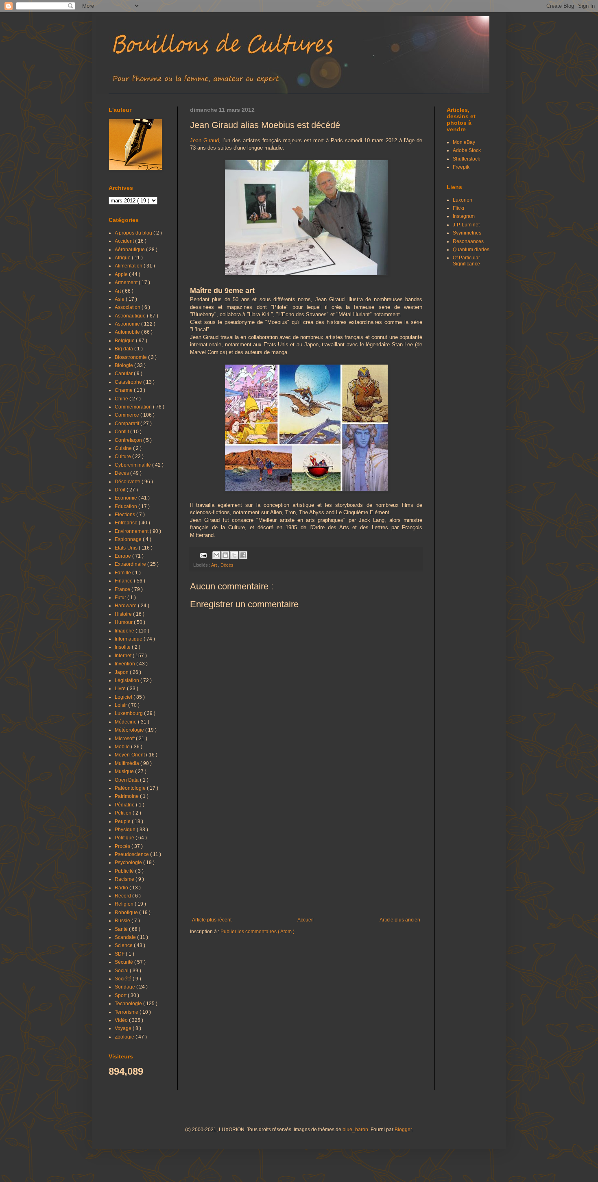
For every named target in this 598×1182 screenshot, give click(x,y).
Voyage (124, 1028)
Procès (123, 846)
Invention (125, 664)
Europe (123, 556)
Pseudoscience (132, 854)
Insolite (123, 647)
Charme (124, 390)
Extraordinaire (131, 564)
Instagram (464, 216)
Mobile (123, 747)
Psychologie (129, 862)
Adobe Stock (467, 150)
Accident (125, 241)
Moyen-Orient (130, 755)
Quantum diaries (471, 249)
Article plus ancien (400, 920)
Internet (124, 655)
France (123, 589)
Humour (124, 622)
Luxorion (462, 200)
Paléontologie (131, 788)
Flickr (459, 208)
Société (124, 979)
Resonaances (468, 241)
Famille (123, 573)
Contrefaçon (129, 440)
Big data (124, 349)
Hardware (126, 605)
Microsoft (125, 738)
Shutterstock (466, 159)
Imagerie (125, 631)
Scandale (126, 937)
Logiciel (124, 697)
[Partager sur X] (234, 555)
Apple (122, 274)
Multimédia (127, 763)
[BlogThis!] (225, 555)
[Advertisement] (306, 850)
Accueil (305, 920)
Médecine (126, 722)
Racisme (125, 879)
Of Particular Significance (466, 260)
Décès (227, 565)
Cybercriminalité (133, 465)
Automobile (128, 332)
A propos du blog (134, 233)
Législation (127, 680)
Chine (122, 399)
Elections (125, 514)
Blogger (403, 1129)
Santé (122, 929)
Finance (124, 581)
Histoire (124, 614)
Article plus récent (211, 920)
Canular (124, 373)
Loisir (121, 705)
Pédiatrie (125, 805)
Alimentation (129, 266)
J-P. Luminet (466, 225)
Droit (121, 490)
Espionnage (129, 539)
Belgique (125, 340)
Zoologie (125, 1037)
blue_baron (355, 1129)
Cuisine (124, 448)
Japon (122, 672)
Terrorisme (127, 1012)
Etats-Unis (127, 548)
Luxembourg (129, 713)
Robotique (127, 912)
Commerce (127, 415)
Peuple (123, 821)
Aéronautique (130, 249)
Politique (125, 838)
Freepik (461, 167)
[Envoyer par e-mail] (216, 555)
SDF (120, 954)
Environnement (132, 531)
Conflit (122, 432)
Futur (121, 597)
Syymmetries (467, 233)
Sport (121, 995)
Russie (123, 920)
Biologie (124, 365)
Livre (121, 688)
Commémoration (134, 407)
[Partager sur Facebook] (243, 555)
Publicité (125, 871)
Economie (126, 498)
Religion (125, 904)
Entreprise (127, 523)
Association (128, 307)
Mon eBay (464, 142)
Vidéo (122, 1020)
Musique (125, 771)
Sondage (125, 987)
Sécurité (124, 962)
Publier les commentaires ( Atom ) (257, 931)
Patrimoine (127, 796)
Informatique (129, 639)
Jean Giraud (204, 140)
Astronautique (131, 316)
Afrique (123, 258)
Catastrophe (129, 382)
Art (214, 565)
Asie (120, 299)
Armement (127, 282)
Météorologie (130, 730)
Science (124, 945)
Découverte (128, 482)
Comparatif (127, 423)
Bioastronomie (131, 357)
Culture (123, 456)
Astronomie (128, 324)
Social (122, 970)
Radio (122, 888)
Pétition (124, 813)
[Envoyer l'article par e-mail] (203, 554)
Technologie (129, 1003)
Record (123, 896)
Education (126, 506)
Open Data (127, 780)
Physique (126, 829)
